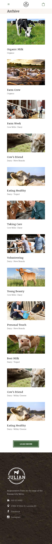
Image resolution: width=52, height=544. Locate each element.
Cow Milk (11, 127)
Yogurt (17, 194)
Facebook (15, 511)
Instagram (16, 517)
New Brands (19, 160)
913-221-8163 (16, 500)
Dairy (19, 127)
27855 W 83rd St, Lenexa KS (23, 506)
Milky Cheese (20, 395)
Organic (10, 53)
